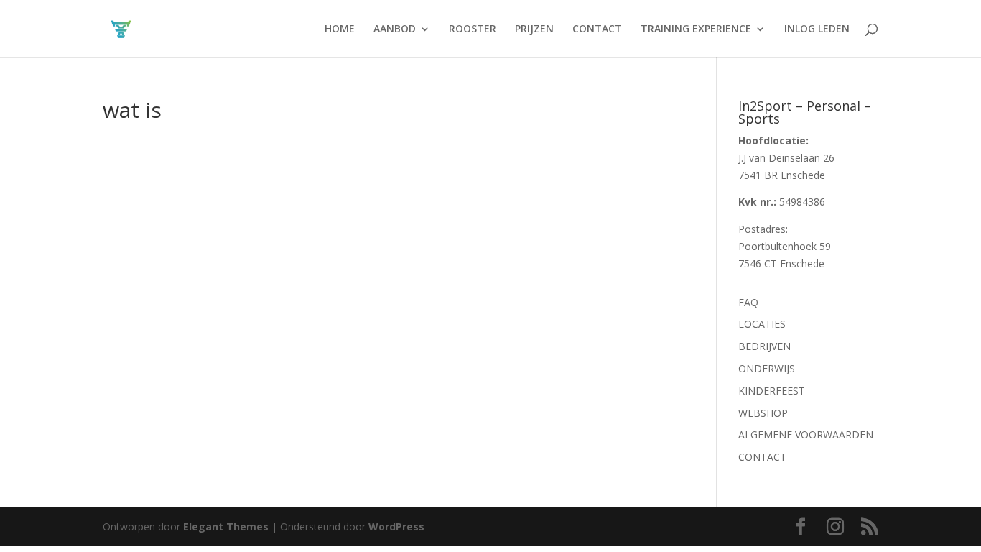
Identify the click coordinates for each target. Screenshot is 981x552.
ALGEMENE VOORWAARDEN (805, 434)
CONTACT (597, 29)
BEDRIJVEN (764, 346)
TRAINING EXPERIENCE (696, 29)
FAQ (748, 302)
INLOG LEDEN (817, 29)
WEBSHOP (763, 413)
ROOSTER (472, 29)
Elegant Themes (226, 526)
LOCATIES (762, 324)
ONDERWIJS (766, 368)
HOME (340, 29)
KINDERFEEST (771, 390)
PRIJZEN (534, 29)
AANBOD (394, 29)
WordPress (396, 526)
